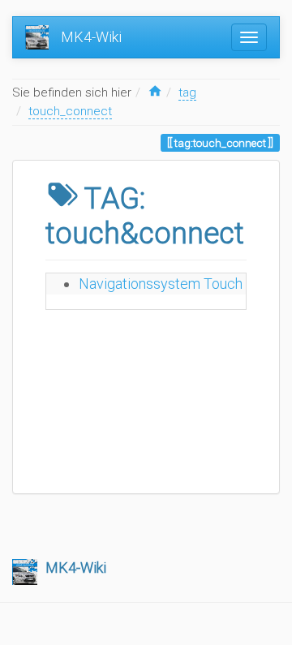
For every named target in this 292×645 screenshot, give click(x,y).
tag (187, 92)
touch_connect (70, 111)
